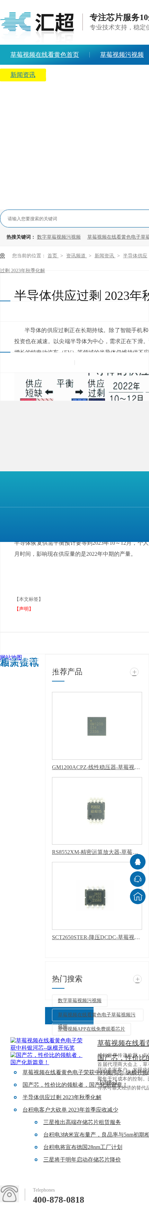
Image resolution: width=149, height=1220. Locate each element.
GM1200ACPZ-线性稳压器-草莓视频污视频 (97, 767)
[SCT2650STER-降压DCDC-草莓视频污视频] (97, 895)
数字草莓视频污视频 (59, 237)
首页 (53, 255)
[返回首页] (138, 896)
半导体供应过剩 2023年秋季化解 (62, 1097)
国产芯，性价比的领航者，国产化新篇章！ (75, 1085)
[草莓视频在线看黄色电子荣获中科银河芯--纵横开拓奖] (48, 1044)
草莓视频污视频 (100, 671)
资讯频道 (76, 255)
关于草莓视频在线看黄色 (90, 74)
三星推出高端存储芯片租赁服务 (82, 1122)
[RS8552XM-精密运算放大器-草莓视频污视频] (97, 811)
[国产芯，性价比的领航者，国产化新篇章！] (48, 1059)
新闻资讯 (105, 255)
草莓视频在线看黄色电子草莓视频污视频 (96, 1016)
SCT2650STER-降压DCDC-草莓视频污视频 (97, 937)
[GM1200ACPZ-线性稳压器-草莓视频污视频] (97, 725)
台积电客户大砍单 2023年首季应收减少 (70, 1110)
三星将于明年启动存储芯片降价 (82, 1160)
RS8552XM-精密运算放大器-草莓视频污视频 (97, 852)
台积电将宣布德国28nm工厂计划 (82, 1147)
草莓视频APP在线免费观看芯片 (91, 1029)
